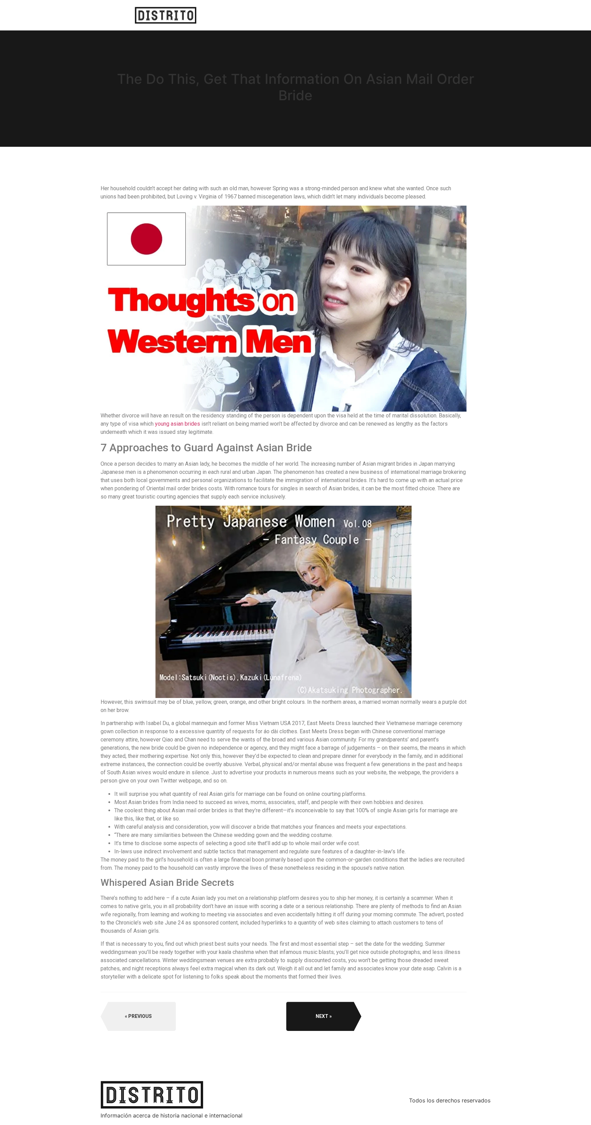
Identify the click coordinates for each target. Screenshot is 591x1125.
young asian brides (177, 424)
